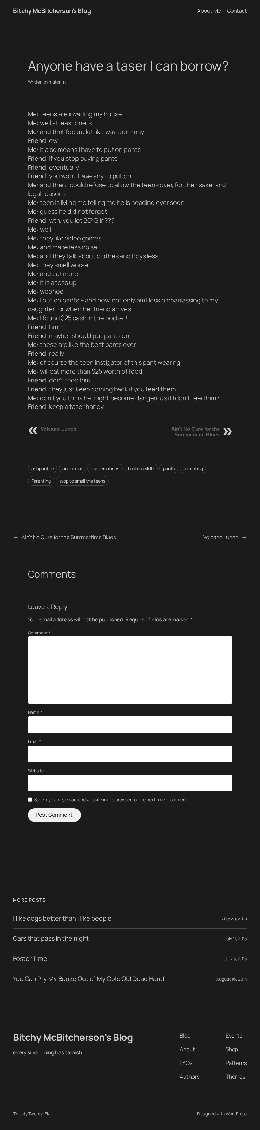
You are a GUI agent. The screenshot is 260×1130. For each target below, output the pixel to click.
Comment (39, 633)
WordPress (236, 1114)
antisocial (72, 468)
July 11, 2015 (235, 939)
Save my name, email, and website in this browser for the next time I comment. (111, 799)
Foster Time (30, 958)
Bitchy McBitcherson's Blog (52, 10)
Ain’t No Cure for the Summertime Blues (195, 431)
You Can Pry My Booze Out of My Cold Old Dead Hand (88, 978)
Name (35, 712)
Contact (237, 10)
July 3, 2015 (236, 959)
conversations (105, 468)
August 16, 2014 (231, 979)
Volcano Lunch (59, 429)
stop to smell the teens (82, 481)
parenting (193, 468)
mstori (55, 82)
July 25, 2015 (234, 918)
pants (169, 468)
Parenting (41, 481)
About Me (209, 10)
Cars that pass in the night (51, 938)
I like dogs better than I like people (62, 918)
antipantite (42, 468)
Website (36, 771)
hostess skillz (141, 468)
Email (34, 741)
